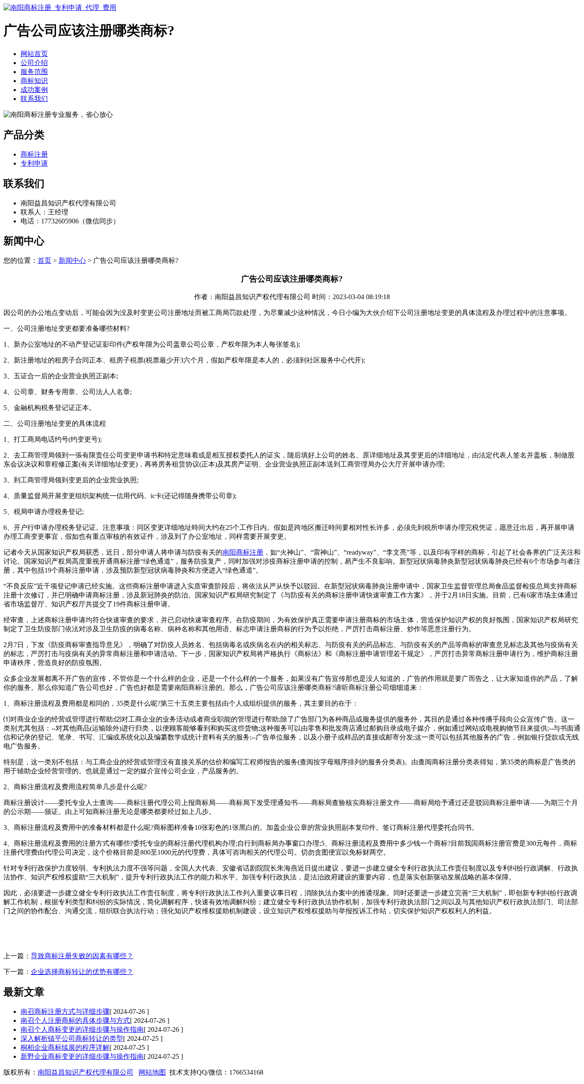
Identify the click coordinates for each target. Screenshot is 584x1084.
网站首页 (34, 53)
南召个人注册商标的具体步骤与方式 (75, 1020)
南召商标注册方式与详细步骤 (65, 1011)
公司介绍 (34, 62)
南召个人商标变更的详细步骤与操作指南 (82, 1029)
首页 (44, 260)
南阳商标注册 (242, 552)
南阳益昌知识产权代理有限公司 (85, 1072)
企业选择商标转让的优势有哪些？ (82, 971)
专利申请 (34, 163)
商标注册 (34, 154)
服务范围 (34, 71)
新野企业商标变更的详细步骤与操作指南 (82, 1056)
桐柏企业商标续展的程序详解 (65, 1047)
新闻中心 (72, 260)
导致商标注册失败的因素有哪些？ (82, 955)
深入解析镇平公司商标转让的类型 (72, 1038)
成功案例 (34, 89)
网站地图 (152, 1072)
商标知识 (34, 80)
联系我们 (34, 98)
